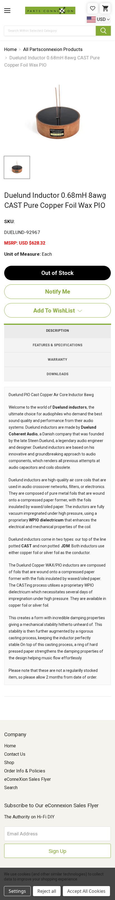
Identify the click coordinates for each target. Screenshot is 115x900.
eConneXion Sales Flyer (27, 779)
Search (11, 787)
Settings (17, 891)
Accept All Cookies (86, 891)
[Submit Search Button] (103, 31)
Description (57, 331)
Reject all (46, 891)
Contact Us (14, 754)
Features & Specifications (57, 345)
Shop (9, 762)
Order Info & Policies (24, 771)
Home (10, 745)
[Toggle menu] (7, 11)
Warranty (57, 360)
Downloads (57, 374)
